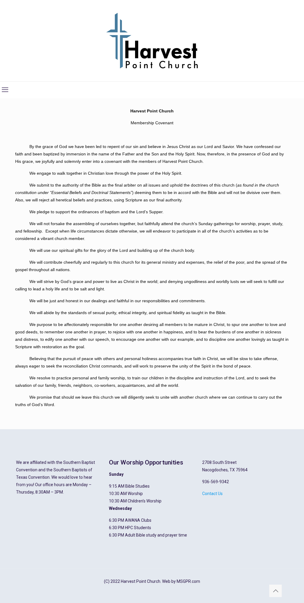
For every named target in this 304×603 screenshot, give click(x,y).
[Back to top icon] (275, 591)
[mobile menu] (5, 90)
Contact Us (212, 493)
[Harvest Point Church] (152, 40)
